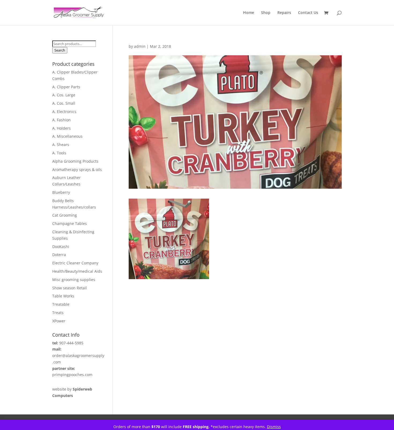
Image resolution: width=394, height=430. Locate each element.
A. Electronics (64, 111)
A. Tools (59, 152)
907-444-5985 (71, 342)
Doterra (59, 254)
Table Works (63, 295)
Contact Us (308, 13)
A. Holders (61, 128)
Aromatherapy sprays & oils (77, 169)
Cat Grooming (64, 215)
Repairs (284, 13)
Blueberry (61, 192)
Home (248, 13)
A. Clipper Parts (66, 86)
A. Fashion (61, 119)
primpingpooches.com (72, 374)
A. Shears (60, 144)
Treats (58, 312)
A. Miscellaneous (67, 136)
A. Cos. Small (63, 103)
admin (140, 46)
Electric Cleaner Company (75, 262)
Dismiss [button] (274, 426)
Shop (265, 13)
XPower (58, 320)
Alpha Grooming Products (75, 161)
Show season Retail (69, 287)
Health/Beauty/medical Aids (77, 271)
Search (59, 50)
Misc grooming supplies (73, 279)
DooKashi (60, 246)
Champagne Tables (69, 223)
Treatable (60, 304)
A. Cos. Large (63, 94)
